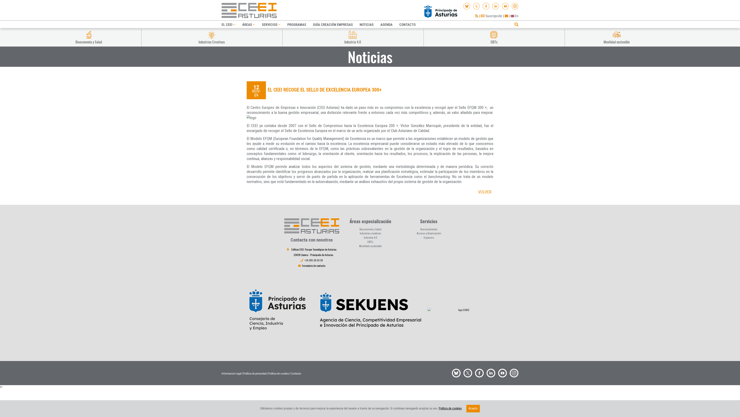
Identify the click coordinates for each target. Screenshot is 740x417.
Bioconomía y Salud (370, 229)
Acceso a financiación (429, 233)
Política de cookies (278, 373)
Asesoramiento (428, 229)
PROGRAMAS (296, 25)
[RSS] (476, 16)
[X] (476, 6)
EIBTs (370, 241)
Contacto (296, 373)
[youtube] (505, 6)
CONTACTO (407, 25)
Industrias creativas (370, 233)
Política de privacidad (255, 373)
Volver (484, 192)
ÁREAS (247, 25)
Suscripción (493, 16)
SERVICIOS (270, 25)
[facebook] (486, 6)
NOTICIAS (367, 25)
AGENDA (386, 25)
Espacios (429, 237)
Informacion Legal (231, 373)
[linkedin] (495, 6)
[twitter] (467, 372)
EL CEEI (227, 25)
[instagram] (515, 6)
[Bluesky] (466, 6)
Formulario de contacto (313, 266)
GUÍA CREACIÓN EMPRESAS (333, 25)
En (516, 16)
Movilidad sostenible (370, 246)
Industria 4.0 (370, 237)
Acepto (473, 408)
